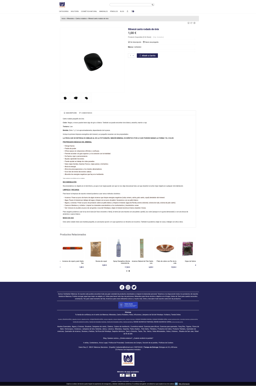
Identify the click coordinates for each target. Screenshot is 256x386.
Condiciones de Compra (133, 343)
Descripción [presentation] (71, 113)
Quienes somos (112, 338)
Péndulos (114, 11)
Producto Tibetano (179, 329)
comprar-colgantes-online (119, 319)
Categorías (64, 11)
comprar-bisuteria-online (96, 319)
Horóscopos (69, 329)
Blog (122, 11)
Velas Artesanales (158, 331)
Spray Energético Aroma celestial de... (121, 262)
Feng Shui (181, 326)
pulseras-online (194, 319)
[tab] (70, 113)
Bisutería (75, 11)
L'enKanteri (137, 47)
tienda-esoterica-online (162, 322)
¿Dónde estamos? (126, 338)
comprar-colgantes (108, 319)
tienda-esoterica (128, 322)
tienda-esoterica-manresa (143, 322)
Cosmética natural (89, 11)
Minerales (103, 11)
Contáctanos (94, 343)
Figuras (188, 326)
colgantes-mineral (76, 319)
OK (176, 384)
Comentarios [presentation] (86, 113)
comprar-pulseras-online (174, 319)
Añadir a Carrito (149, 56)
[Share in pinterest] (194, 23)
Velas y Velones (172, 331)
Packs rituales (135, 329)
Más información (184, 384)
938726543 (138, 347)
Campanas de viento (99, 326)
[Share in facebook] (188, 23)
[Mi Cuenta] (127, 11)
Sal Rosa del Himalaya (103, 331)
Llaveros (111, 329)
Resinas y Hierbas (88, 331)
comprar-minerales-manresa (143, 319)
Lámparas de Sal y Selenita (91, 329)
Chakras (110, 326)
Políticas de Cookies (166, 343)
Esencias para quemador (168, 326)
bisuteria (60, 319)
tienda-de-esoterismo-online (81, 322)
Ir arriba (85, 343)
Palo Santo (145, 329)
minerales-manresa (185, 319)
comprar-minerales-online (159, 319)
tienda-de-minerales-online (114, 322)
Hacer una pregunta (151, 42)
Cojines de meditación (122, 326)
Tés (144, 331)
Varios (149, 331)
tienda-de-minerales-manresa (97, 322)
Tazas (140, 331)
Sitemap (128, 312)
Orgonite (126, 329)
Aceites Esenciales (64, 326)
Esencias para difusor (151, 326)
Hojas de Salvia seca (192, 261)
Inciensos (77, 329)
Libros (104, 329)
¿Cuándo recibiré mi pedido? (143, 338)
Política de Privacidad (116, 343)
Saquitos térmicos (118, 331)
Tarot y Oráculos (131, 331)
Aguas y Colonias (78, 326)
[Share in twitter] (191, 23)
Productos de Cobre (165, 329)
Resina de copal (101, 261)
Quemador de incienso (73, 331)
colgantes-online (85, 319)
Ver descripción (135, 42)
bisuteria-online (67, 319)
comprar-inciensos (130, 319)
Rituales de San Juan (186, 331)
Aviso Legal (103, 343)
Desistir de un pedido (150, 343)
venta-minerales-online (177, 322)
